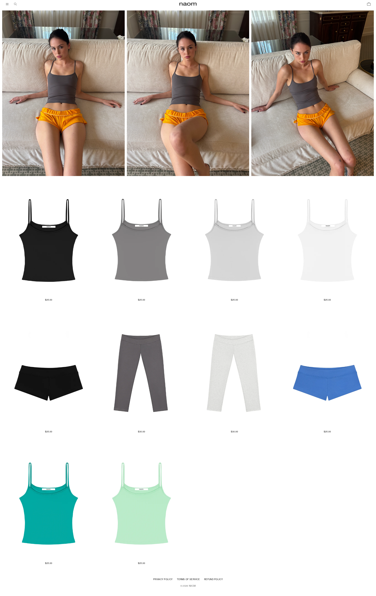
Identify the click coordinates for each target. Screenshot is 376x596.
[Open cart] (369, 4)
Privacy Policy (163, 579)
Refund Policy (213, 579)
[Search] (15, 4)
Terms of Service (188, 579)
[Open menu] (7, 4)
